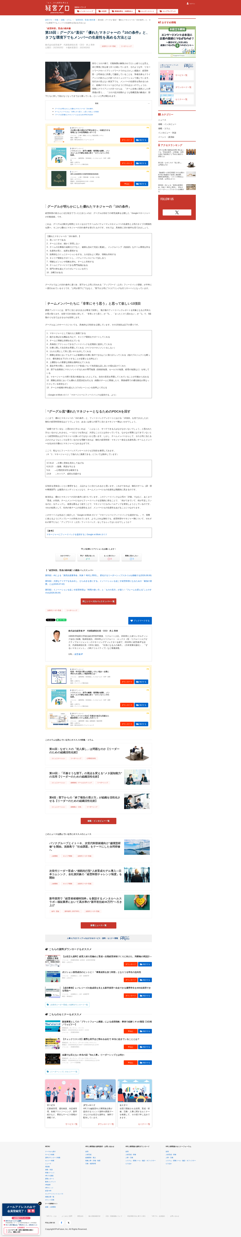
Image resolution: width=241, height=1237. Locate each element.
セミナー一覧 (144, 1124)
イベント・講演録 (166, 137)
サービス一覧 (71, 1124)
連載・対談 (49, 1170)
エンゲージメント (147, 11)
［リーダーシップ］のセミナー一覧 (63, 1072)
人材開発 (55, 856)
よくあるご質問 (67, 1216)
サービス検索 (49, 1154)
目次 (96, 103)
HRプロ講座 (49, 1176)
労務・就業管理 (90, 1164)
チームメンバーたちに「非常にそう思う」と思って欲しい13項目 (77, 112)
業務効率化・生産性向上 (124, 11)
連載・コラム (66, 20)
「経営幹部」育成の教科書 (84, 20)
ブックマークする (142, 621)
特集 (56, 20)
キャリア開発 (67, 856)
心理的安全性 (91, 758)
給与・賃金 (55, 911)
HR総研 (47, 1185)
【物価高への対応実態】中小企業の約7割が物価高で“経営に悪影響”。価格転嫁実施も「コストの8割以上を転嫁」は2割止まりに (171, 176)
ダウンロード (127, 140)
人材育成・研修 (131, 1154)
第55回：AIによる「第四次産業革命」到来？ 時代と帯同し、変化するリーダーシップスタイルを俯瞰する (171, 188)
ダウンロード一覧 (106, 1124)
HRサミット (49, 1188)
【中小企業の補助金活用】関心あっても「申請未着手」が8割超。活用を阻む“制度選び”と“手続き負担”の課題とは (171, 153)
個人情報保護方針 (94, 1216)
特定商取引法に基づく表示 (136, 1216)
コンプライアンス (169, 11)
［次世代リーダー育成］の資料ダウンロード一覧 (68, 1005)
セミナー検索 (49, 1160)
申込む (127, 184)
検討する (142, 140)
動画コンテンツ (50, 1182)
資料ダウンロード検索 (52, 1157)
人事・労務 (129, 1157)
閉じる (40, 1203)
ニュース (162, 120)
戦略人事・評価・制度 (92, 1160)
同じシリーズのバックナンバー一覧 (98, 601)
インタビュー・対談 (167, 133)
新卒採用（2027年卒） (72, 911)
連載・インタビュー (167, 124)
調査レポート (49, 1179)
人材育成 (88, 1154)
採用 (86, 1151)
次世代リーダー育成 (108, 46)
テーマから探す (50, 1151)
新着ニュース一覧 (99, 925)
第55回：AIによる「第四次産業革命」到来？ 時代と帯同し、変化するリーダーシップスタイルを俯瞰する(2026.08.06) (98, 575)
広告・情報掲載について (114, 1216)
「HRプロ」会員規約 (158, 1216)
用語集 (47, 1167)
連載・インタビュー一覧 (98, 821)
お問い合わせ (174, 1216)
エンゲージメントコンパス (54, 1194)
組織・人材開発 (50, 1207)
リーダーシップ (126, 46)
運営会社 (80, 1216)
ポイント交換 (49, 1200)
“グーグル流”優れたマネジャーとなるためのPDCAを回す (74, 115)
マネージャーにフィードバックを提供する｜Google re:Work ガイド (77, 534)
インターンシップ (86, 11)
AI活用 (104, 11)
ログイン (192, 3)
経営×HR (48, 1191)
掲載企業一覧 (49, 1197)
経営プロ (48, 20)
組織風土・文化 (76, 807)
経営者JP (79, 654)
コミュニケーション (58, 758)
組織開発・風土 (90, 1157)
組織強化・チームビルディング (81, 783)
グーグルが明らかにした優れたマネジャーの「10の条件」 (74, 109)
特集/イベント (50, 1173)
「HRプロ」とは (50, 1216)
